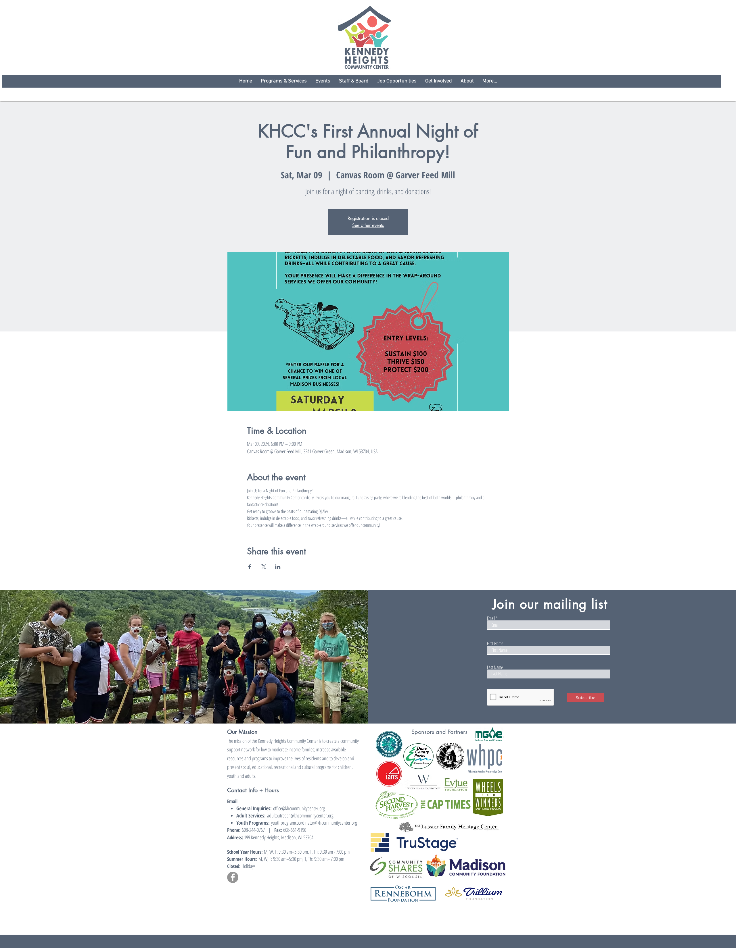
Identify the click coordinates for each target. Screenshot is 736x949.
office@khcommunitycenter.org (299, 808)
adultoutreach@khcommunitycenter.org (300, 815)
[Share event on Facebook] (249, 566)
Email (491, 618)
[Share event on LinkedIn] (278, 566)
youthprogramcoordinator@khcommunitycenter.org (314, 822)
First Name (495, 643)
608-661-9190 (294, 829)
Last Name (495, 667)
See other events (368, 225)
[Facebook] (232, 877)
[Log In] (494, 581)
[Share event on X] (264, 566)
